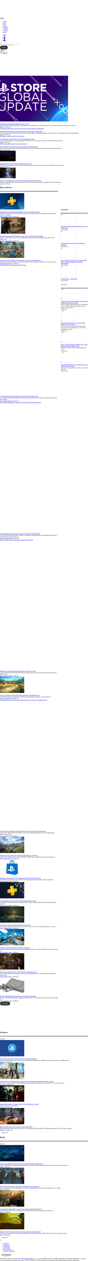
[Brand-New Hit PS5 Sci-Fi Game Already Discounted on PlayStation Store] (12, 1229)
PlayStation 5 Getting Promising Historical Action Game (15, 925)
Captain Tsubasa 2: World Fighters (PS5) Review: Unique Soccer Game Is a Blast (74, 302)
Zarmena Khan (8, 216)
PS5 (4, 23)
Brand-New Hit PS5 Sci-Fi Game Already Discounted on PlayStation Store (20, 1232)
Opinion (2, 1062)
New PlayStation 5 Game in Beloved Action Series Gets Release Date (19, 146)
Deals (1, 142)
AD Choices (6, 1248)
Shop (4, 32)
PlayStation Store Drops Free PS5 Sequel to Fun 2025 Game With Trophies (20, 878)
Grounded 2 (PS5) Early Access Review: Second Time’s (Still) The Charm (74, 365)
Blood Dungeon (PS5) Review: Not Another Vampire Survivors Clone (73, 323)
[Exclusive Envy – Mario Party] (68, 276)
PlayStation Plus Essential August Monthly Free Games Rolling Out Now (20, 212)
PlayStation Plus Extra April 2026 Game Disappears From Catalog (18, 901)
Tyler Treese (8, 241)
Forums (5, 30)
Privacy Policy (7, 1249)
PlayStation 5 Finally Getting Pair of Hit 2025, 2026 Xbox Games (18, 671)
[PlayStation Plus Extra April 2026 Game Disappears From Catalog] (12, 898)
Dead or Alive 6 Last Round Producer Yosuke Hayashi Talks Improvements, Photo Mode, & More (26, 1081)
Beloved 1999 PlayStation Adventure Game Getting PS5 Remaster (18, 996)
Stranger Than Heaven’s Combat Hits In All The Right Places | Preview (19, 1104)
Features (5, 27)
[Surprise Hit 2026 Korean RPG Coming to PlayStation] (12, 945)
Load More (5, 1003)
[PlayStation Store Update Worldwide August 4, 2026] (34, 121)
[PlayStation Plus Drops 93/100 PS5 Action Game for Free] (8, 160)
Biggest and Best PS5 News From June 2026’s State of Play (16, 1127)
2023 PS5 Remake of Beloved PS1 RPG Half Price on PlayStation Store (19, 695)
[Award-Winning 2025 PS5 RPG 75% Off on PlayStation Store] (12, 136)
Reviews (5, 29)
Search (4, 47)
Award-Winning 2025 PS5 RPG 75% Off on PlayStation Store (17, 139)
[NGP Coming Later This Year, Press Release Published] (68, 240)
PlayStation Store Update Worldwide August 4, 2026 (14, 124)
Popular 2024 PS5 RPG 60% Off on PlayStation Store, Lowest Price (18, 855)
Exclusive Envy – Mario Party (69, 279)
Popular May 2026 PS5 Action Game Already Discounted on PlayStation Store (21, 1163)
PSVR (5, 26)
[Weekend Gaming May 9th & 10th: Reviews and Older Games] (68, 223)
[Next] (3, 1039)
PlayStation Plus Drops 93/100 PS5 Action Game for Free (15, 163)
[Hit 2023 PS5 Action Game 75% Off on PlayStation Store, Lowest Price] (12, 1183)
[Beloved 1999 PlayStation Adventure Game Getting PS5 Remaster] (12, 993)
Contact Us (6, 1245)
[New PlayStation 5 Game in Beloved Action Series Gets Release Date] (13, 144)
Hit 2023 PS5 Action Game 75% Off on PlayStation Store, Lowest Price (19, 1186)
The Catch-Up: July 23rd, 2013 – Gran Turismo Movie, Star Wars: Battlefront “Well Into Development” (74, 262)
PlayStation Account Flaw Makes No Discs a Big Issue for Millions (18, 1059)
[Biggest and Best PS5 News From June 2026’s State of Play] (12, 1124)
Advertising (6, 1246)
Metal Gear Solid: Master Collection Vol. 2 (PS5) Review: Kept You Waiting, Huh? (74, 345)
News (5, 21)
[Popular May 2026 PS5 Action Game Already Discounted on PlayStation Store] (12, 1161)
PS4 (4, 24)
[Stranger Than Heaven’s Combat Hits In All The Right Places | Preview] (12, 1101)
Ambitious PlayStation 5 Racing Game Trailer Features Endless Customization (21, 131)
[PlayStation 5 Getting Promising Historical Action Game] (12, 922)
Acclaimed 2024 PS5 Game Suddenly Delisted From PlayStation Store (19, 396)
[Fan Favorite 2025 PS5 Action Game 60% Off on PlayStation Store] (12, 969)
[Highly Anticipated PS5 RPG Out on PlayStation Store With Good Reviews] (8, 177)
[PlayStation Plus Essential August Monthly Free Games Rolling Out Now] (12, 209)
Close (2, 50)
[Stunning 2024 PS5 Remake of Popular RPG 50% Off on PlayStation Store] (12, 257)
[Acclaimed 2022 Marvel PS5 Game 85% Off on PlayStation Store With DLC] (12, 1206)
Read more (5, 1132)
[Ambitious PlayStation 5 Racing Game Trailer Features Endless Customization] (22, 128)
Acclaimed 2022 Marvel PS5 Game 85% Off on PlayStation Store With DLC (21, 1209)
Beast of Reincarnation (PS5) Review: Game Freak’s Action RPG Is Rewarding (21, 236)
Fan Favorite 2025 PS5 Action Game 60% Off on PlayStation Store (18, 972)
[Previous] (1, 1039)
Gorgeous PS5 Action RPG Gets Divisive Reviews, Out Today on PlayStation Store (23, 831)
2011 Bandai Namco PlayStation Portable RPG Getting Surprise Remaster (20, 533)
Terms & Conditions (8, 1251)
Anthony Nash (7, 836)
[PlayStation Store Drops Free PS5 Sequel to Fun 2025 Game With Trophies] (12, 875)
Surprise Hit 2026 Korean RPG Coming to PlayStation (15, 947)
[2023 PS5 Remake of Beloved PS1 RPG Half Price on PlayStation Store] (12, 692)
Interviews (3, 1084)
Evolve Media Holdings (26, 1258)
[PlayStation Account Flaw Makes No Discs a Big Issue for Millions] (12, 1056)
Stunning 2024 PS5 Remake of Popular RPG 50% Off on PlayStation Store (20, 260)
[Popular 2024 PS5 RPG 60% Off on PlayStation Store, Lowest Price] (12, 852)
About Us (6, 1243)
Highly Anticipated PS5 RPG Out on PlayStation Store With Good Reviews (20, 180)
